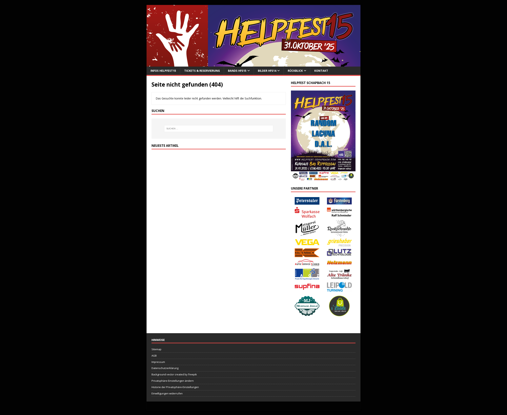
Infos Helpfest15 (163, 71)
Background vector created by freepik (174, 374)
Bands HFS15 (237, 71)
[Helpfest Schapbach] (253, 64)
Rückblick (295, 71)
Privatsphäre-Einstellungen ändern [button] (173, 381)
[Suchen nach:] (218, 128)
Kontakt (321, 71)
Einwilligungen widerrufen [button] (167, 393)
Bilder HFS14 (267, 71)
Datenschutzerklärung (165, 368)
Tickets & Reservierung (202, 71)
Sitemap (156, 349)
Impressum (158, 362)
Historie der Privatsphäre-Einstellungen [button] (175, 387)
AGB (154, 355)
